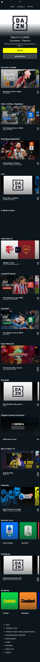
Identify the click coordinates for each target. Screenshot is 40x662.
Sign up (20, 50)
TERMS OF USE (11, 628)
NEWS (8, 642)
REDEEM (9, 645)
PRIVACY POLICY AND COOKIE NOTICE (20, 632)
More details (20, 56)
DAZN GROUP (11, 639)
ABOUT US (10, 649)
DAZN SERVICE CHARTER (15, 635)
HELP (8, 625)
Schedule (21, 6)
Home (12, 6)
